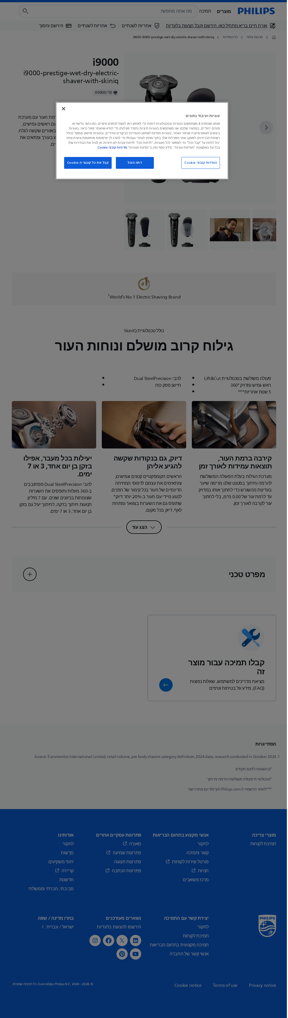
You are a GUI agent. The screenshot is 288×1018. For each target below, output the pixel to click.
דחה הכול (135, 162)
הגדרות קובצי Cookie (200, 162)
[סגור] (63, 109)
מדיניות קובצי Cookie (112, 147)
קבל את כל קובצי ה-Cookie (88, 162)
